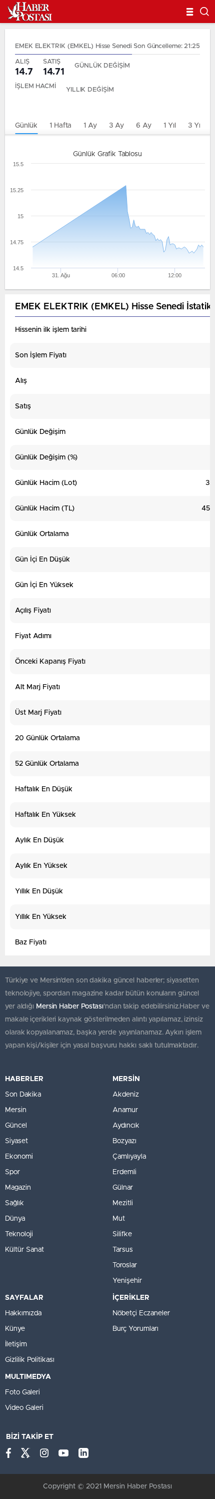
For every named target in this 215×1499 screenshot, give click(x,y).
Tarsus (122, 1249)
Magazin (18, 1187)
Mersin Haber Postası (70, 1006)
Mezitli (122, 1203)
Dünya (15, 1218)
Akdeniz (125, 1094)
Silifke (122, 1234)
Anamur (125, 1110)
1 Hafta (61, 125)
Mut (118, 1218)
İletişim (16, 1344)
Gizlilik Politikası (29, 1359)
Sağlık (14, 1203)
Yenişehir (127, 1280)
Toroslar (124, 1265)
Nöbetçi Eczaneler (141, 1313)
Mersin (15, 1110)
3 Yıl (195, 125)
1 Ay (90, 125)
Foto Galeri (22, 1392)
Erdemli (124, 1172)
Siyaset (16, 1141)
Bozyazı (124, 1141)
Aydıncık (126, 1125)
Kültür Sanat (24, 1249)
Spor (12, 1172)
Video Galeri (24, 1407)
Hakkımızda (23, 1313)
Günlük (26, 125)
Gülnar (122, 1187)
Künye (15, 1328)
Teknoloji (19, 1234)
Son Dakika (23, 1094)
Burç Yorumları (135, 1328)
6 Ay (144, 125)
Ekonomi (19, 1156)
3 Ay (116, 125)
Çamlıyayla (129, 1156)
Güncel (16, 1125)
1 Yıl (170, 125)
